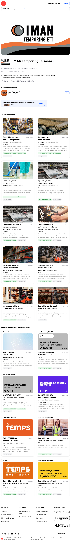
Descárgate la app (42, 511)
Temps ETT (6, 460)
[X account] (15, 533)
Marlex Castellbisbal (9, 374)
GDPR (61, 538)
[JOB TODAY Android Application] (66, 512)
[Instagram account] (5, 533)
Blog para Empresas (7, 518)
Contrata (4, 511)
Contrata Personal (54, 3)
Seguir (41, 103)
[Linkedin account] (18, 533)
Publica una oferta (7, 514)
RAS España (6, 332)
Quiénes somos (41, 514)
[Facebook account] (8, 533)
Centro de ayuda (41, 521)
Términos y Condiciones (51, 538)
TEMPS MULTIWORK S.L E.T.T (11, 417)
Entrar (66, 3)
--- (38, 374)
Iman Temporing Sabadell (45, 332)
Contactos (39, 518)
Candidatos (5, 521)
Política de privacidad (36, 538)
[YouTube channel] (12, 533)
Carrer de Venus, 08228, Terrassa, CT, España (19, 81)
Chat (67, 93)
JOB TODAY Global (25, 516)
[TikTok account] (2, 533)
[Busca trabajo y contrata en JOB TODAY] (3, 3)
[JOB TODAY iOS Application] (57, 512)
